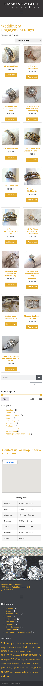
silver (5, 672)
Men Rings (10, 423)
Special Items (11, 431)
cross (31, 647)
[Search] (39, 377)
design (20, 651)
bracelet (16, 647)
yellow (5, 676)
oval (38, 663)
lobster (38, 660)
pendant (6, 667)
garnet (8, 660)
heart (20, 660)
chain (25, 647)
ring (32, 667)
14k (17, 643)
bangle (3, 648)
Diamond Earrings (13, 415)
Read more (10, 324)
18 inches (23, 644)
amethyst (29, 644)
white (25, 672)
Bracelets (9, 410)
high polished (26, 660)
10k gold (10, 643)
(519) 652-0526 (7, 590)
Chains (8, 413)
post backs (17, 668)
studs (11, 672)
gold (14, 659)
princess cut (25, 668)
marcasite (13, 663)
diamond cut (16, 655)
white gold (33, 672)
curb (11, 651)
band (36, 644)
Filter (5, 399)
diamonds (26, 654)
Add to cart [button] (10, 75)
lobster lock (5, 663)
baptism (9, 648)
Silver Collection (12, 428)
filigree (3, 660)
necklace (31, 663)
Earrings (9, 418)
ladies (32, 659)
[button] (21, 12)
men (24, 663)
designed (27, 651)
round (38, 667)
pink (12, 668)
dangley (15, 651)
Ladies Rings (11, 420)
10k (3, 643)
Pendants (9, 426)
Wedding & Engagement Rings (18, 434)
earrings (36, 654)
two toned (18, 672)
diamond (6, 654)
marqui (19, 663)
